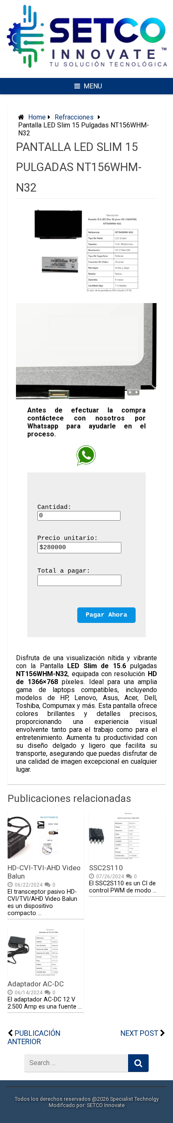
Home (37, 117)
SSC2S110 (106, 868)
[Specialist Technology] (86, 72)
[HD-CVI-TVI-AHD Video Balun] (33, 859)
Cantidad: (54, 507)
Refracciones (74, 117)
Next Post (139, 1033)
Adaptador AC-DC (36, 984)
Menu (93, 86)
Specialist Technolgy (134, 1099)
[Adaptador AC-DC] (33, 975)
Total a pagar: (63, 571)
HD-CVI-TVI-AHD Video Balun (44, 872)
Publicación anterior (34, 1037)
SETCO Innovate (106, 1105)
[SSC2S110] (114, 859)
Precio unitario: (67, 538)
